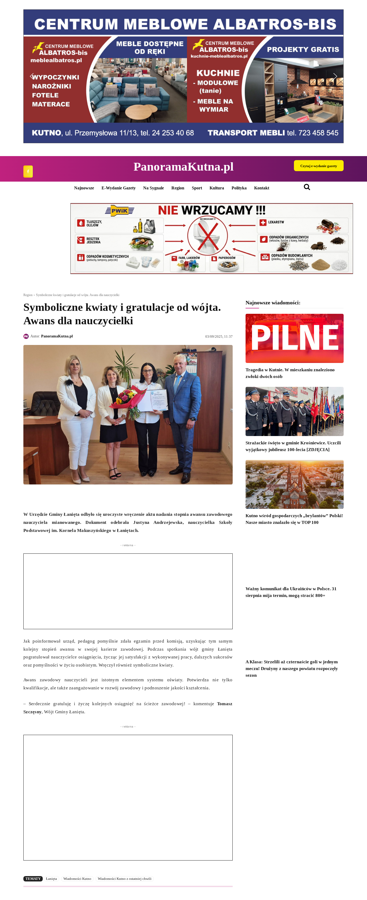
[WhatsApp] (53, 497)
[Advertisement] (128, 591)
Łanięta (51, 879)
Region (28, 295)
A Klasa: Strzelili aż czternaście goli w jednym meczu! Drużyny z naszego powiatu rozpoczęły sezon (292, 668)
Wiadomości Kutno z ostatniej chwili (125, 879)
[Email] (65, 497)
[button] (31, 76)
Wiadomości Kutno (77, 879)
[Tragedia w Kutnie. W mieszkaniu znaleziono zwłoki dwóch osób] (295, 338)
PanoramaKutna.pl (57, 336)
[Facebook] (28, 171)
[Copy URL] (78, 497)
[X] (41, 497)
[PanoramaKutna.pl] (26, 336)
